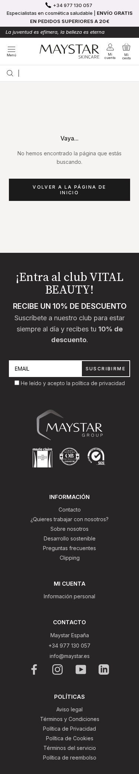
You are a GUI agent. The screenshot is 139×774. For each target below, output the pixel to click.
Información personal (69, 596)
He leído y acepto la (46, 383)
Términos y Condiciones (69, 719)
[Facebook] (34, 669)
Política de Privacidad (69, 728)
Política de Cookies (69, 738)
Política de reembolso (69, 757)
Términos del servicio (69, 748)
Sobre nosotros (69, 529)
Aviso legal (69, 709)
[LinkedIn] (104, 669)
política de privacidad (98, 383)
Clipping (70, 558)
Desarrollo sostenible (70, 538)
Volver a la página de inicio (69, 189)
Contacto (70, 509)
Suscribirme (106, 368)
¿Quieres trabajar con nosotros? (69, 519)
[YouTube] (81, 669)
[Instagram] (58, 669)
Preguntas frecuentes (69, 548)
